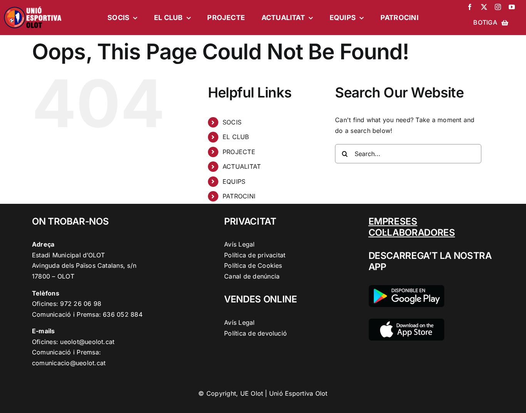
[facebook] (470, 7)
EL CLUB (236, 137)
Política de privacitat (254, 255)
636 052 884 (122, 314)
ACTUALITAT (242, 166)
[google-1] (406, 288)
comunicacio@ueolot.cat (69, 363)
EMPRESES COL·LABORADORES (412, 227)
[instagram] (498, 7)
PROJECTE (239, 152)
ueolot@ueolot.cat (87, 342)
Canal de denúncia (252, 276)
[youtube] (512, 7)
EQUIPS (234, 181)
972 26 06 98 (80, 303)
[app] (406, 322)
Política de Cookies (253, 265)
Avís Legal (239, 244)
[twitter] (484, 7)
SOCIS (232, 122)
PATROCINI (239, 196)
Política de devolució (255, 333)
